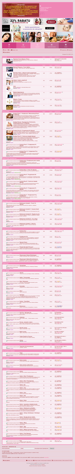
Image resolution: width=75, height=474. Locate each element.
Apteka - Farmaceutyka (25, 277)
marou (58, 194)
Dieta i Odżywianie (24, 281)
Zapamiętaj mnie (45, 448)
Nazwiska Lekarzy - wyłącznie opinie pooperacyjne (24, 72)
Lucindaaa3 (59, 203)
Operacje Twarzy (23, 242)
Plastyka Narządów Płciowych (26, 247)
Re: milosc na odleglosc (59, 331)
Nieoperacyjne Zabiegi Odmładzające (28, 255)
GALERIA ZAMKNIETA (6, 369)
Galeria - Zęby (23, 426)
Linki (14, 86)
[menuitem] (9, 50)
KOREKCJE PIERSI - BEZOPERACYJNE (9, 158)
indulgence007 (60, 144)
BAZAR (3, 344)
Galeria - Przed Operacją (25, 433)
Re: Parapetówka (58, 312)
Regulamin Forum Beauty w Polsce (21, 59)
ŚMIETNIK (4, 438)
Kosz (21, 440)
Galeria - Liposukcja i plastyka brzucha (28, 404)
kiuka (58, 440)
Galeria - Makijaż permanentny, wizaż (28, 429)
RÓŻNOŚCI (4, 310)
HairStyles (22, 294)
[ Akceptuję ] (21, 4)
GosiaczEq (59, 151)
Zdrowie (21, 272)
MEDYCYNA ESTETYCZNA (7, 253)
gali (57, 328)
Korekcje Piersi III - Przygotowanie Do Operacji (24, 130)
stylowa (58, 80)
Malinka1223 (59, 332)
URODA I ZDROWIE (5, 270)
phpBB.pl (43, 464)
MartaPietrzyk (59, 313)
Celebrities (22, 317)
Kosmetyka (22, 286)
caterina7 (58, 113)
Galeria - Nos (22, 384)
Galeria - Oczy (23, 392)
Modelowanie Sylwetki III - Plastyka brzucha (30, 214)
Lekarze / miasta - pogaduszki (20, 80)
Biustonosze (22, 306)
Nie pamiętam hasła (38, 448)
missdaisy (59, 242)
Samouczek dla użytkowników (60, 58)
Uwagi (21, 352)
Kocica (58, 99)
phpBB (35, 463)
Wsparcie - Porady (17, 99)
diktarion (58, 174)
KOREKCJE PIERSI (5, 111)
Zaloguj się (4, 446)
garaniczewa (59, 92)
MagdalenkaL (59, 286)
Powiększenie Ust (24, 236)
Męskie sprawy (23, 331)
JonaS (58, 136)
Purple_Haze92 (60, 230)
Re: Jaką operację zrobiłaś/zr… (61, 340)
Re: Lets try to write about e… (60, 336)
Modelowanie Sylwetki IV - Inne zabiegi (28, 218)
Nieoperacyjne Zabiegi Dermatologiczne (29, 259)
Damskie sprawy (23, 327)
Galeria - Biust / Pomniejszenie (27, 380)
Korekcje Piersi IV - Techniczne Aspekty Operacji (24, 136)
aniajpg (58, 318)
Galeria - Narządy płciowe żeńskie (27, 417)
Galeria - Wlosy (23, 422)
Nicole (58, 294)
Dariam (58, 290)
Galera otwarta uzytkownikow (26, 364)
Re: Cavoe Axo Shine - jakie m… (61, 346)
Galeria (21, 371)
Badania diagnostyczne (18, 92)
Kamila (58, 422)
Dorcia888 (59, 223)
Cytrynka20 (59, 130)
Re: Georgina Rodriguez (59, 317)
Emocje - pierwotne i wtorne (26, 322)
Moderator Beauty (18, 172)
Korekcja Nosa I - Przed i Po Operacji (28, 169)
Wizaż (21, 291)
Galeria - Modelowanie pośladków (27, 408)
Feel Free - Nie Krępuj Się (25, 312)
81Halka (58, 322)
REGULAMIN (4, 57)
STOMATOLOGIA (5, 263)
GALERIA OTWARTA (5, 358)
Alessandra (59, 181)
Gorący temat (16, 105)
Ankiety (21, 340)
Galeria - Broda (23, 400)
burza (58, 236)
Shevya (58, 272)
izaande (58, 255)
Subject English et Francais (26, 336)
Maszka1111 (59, 169)
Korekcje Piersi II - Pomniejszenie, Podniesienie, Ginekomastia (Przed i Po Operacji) (24, 123)
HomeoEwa (46, 457)
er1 (57, 59)
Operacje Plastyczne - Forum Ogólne (21, 67)
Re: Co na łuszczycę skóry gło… (61, 327)
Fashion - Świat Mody (24, 301)
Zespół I (11, 78)
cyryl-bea (58, 72)
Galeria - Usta (23, 395)
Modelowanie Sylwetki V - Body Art (28, 223)
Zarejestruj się (12, 446)
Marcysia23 (59, 347)
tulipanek (59, 67)
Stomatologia (23, 265)
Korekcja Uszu (23, 230)
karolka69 (59, 246)
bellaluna (58, 400)
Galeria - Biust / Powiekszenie (26, 376)
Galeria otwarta (23, 360)
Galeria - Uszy (23, 387)
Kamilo (58, 337)
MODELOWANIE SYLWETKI (7, 201)
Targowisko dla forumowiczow (26, 346)
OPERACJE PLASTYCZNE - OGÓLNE (9, 65)
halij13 (58, 160)
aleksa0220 (59, 364)
